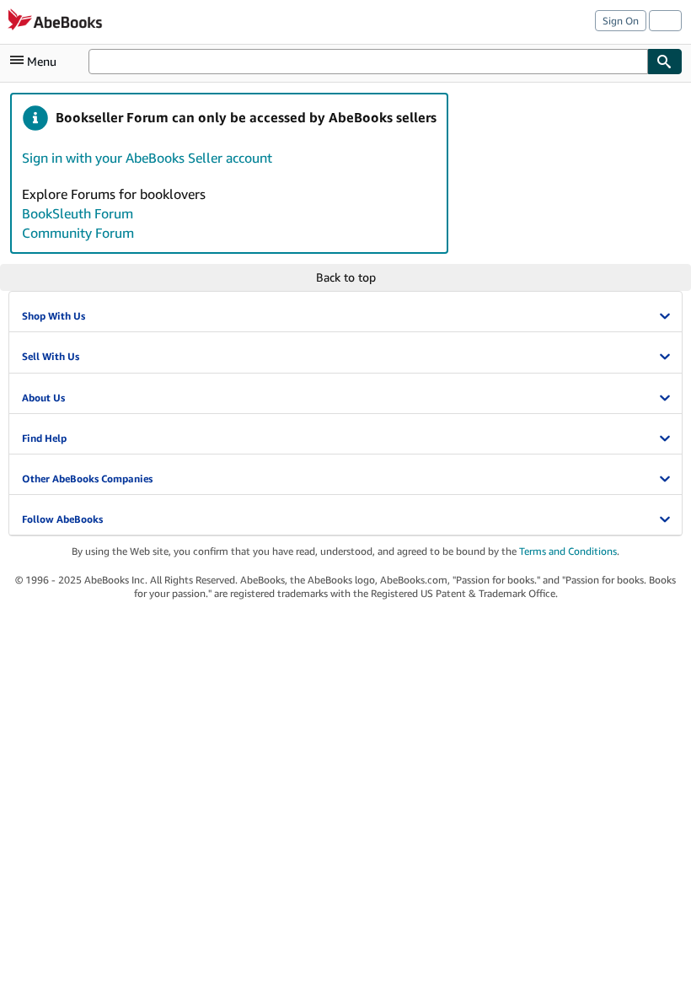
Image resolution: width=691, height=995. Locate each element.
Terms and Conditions (568, 551)
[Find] (665, 61)
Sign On (621, 20)
